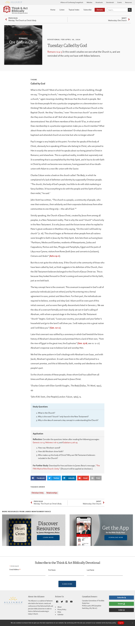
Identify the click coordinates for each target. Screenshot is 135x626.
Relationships (52, 492)
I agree (121, 623)
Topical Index (74, 9)
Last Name (90, 570)
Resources (128, 2)
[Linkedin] (66, 602)
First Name (52, 570)
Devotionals (110, 2)
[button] (38, 478)
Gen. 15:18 (82, 343)
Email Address (15, 569)
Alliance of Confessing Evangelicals (71, 2)
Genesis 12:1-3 (38, 442)
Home (52, 9)
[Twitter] (62, 602)
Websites (89, 2)
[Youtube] (71, 602)
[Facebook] (57, 602)
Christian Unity (38, 492)
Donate (100, 9)
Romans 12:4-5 (54, 52)
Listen (61, 9)
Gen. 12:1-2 (55, 328)
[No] (132, 623)
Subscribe (87, 9)
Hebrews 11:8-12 (51, 442)
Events (119, 2)
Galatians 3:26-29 (70, 442)
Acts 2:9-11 (54, 256)
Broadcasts (99, 2)
